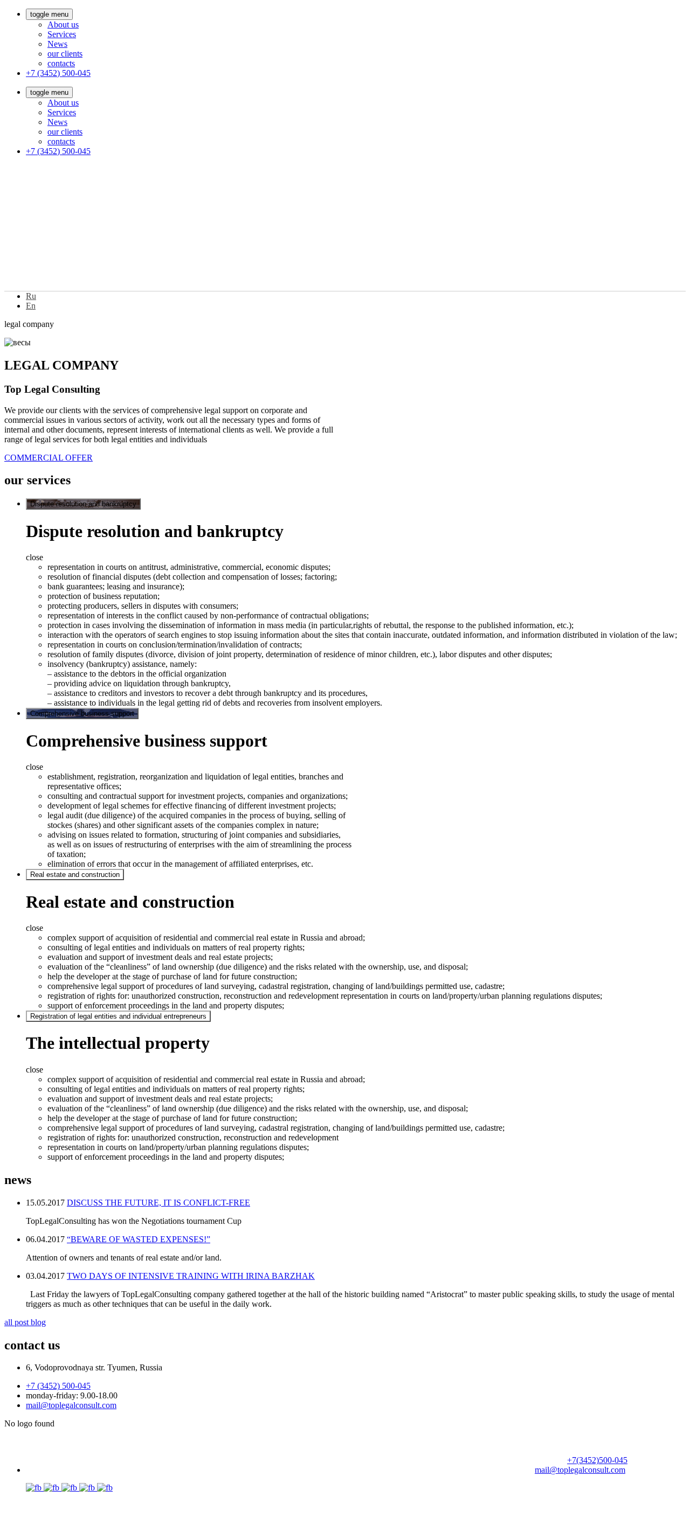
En (31, 305)
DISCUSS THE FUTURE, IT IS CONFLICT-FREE (158, 1202)
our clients (64, 53)
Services (61, 34)
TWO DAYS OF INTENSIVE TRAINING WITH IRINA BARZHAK (191, 1275)
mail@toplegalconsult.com (71, 1405)
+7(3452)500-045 (597, 1460)
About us (63, 24)
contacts (61, 63)
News (57, 43)
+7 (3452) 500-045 (58, 73)
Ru (31, 296)
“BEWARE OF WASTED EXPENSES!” (138, 1239)
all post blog (25, 1322)
